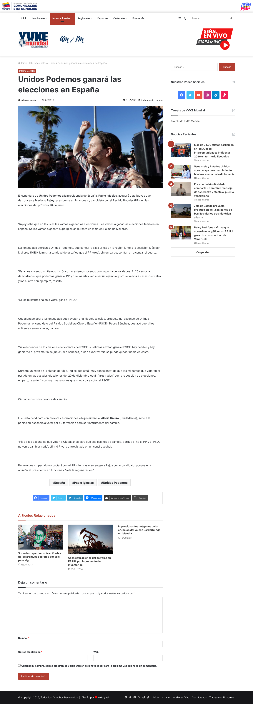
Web (96, 651)
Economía (138, 18)
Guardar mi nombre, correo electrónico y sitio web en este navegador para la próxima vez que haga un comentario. (89, 665)
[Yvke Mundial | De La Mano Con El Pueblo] (52, 39)
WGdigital (103, 697)
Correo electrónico (30, 651)
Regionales (84, 18)
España (59, 482)
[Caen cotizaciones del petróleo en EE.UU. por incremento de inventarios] (90, 539)
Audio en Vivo (181, 697)
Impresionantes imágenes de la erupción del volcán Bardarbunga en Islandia (139, 530)
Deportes (102, 18)
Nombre (23, 638)
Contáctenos (199, 697)
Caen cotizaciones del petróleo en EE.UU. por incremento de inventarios (89, 561)
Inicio (24, 18)
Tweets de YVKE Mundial (185, 121)
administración (29, 100)
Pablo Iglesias (84, 482)
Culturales (119, 18)
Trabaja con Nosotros (221, 697)
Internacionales (61, 18)
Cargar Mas (202, 252)
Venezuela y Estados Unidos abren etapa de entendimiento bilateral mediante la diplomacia (214, 170)
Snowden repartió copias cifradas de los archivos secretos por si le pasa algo (39, 557)
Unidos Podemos (115, 482)
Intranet (166, 697)
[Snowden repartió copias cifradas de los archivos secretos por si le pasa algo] (40, 537)
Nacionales (38, 18)
